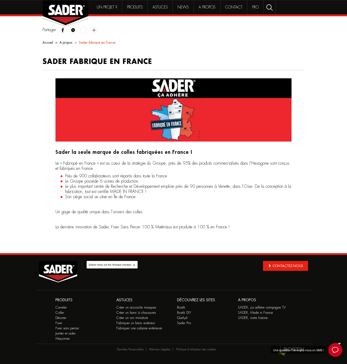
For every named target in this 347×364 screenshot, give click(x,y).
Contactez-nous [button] (287, 266)
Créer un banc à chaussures (136, 312)
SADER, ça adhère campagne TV (262, 307)
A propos (207, 7)
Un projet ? (107, 7)
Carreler (61, 307)
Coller (59, 312)
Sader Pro (184, 323)
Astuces (160, 7)
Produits (135, 7)
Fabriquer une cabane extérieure (139, 328)
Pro (255, 7)
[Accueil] (65, 13)
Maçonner (62, 338)
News (183, 7)
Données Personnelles (130, 349)
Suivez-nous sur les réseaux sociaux (110, 264)
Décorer (60, 318)
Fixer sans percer (67, 328)
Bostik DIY (184, 312)
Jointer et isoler (65, 333)
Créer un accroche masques (136, 307)
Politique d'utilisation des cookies (196, 349)
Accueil (47, 42)
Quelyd (182, 318)
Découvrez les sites (196, 300)
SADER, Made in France (255, 312)
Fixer (58, 323)
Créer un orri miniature (132, 318)
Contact (233, 7)
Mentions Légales (159, 349)
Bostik (181, 307)
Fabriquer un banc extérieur (135, 323)
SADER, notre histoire (253, 318)
